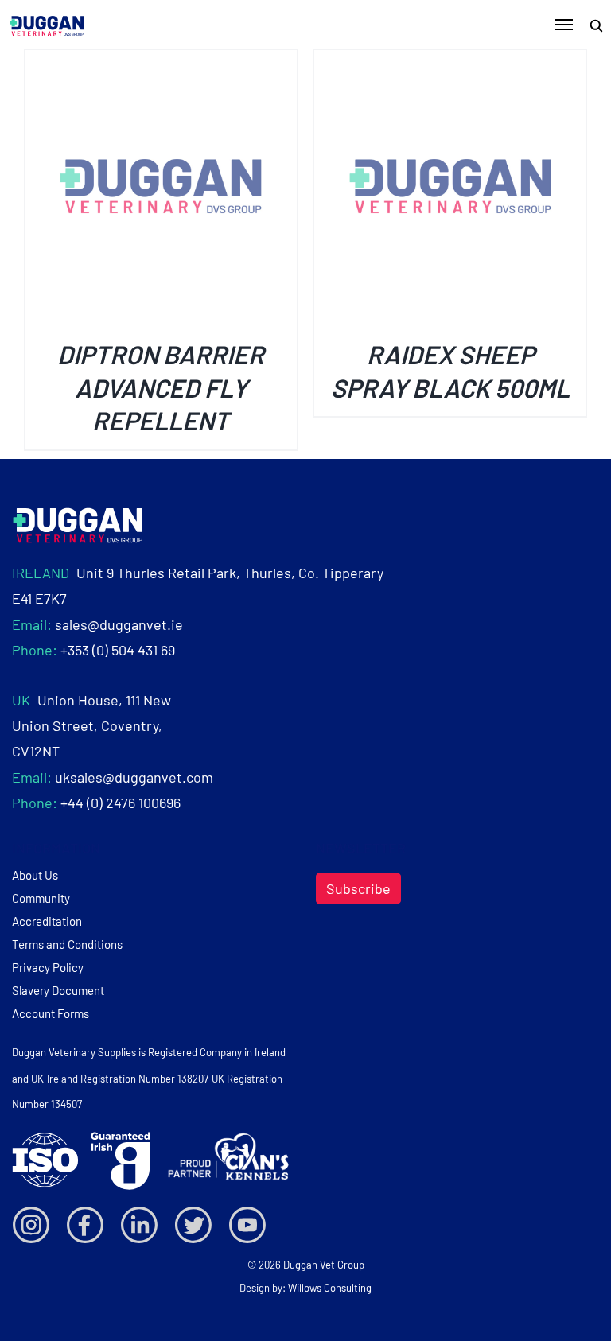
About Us (35, 875)
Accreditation (47, 921)
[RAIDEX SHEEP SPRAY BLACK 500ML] (450, 63)
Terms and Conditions (67, 944)
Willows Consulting (330, 1287)
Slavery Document (58, 990)
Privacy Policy (48, 967)
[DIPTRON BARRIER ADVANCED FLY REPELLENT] (161, 63)
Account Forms (50, 1013)
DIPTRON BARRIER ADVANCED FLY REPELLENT (160, 387)
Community (41, 898)
